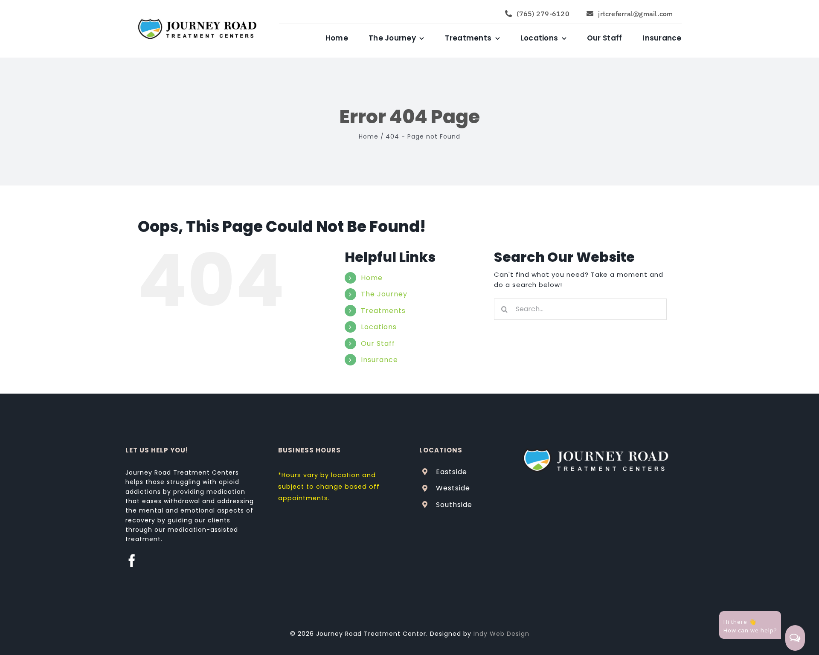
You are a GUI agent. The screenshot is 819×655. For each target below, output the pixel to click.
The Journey (384, 294)
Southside (454, 505)
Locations (379, 327)
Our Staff (378, 343)
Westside (453, 488)
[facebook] (132, 560)
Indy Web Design (501, 633)
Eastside (451, 472)
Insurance (379, 360)
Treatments (383, 311)
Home (372, 278)
